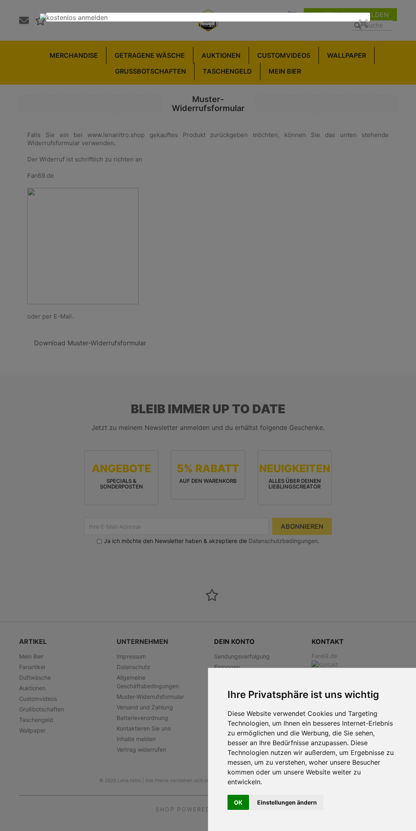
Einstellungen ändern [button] (287, 802)
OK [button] (238, 802)
